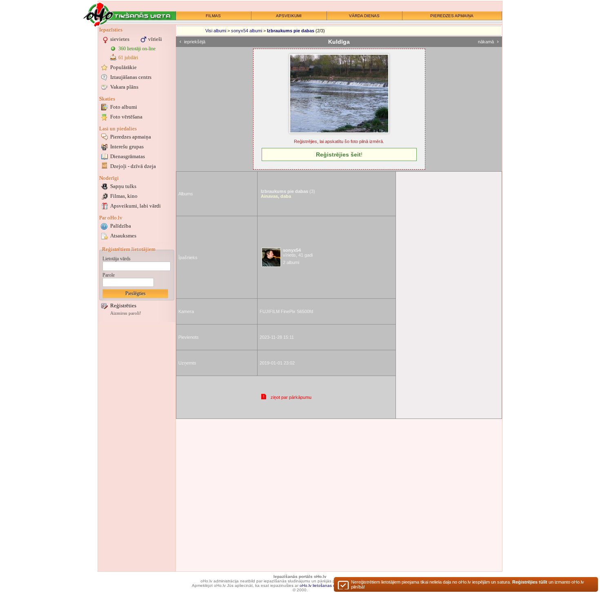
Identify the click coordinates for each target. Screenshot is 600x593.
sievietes (119, 39)
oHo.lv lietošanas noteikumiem (328, 585)
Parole (108, 275)
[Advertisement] (136, 446)
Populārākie (123, 67)
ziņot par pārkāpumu (291, 397)
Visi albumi (215, 30)
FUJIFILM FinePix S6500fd (286, 311)
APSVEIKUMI (289, 15)
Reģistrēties (123, 305)
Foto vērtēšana (126, 117)
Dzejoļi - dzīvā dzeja (133, 166)
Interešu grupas (127, 146)
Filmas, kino (124, 196)
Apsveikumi (135, 206)
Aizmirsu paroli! (125, 313)
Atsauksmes (123, 236)
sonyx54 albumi (246, 30)
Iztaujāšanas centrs (130, 77)
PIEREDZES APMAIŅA (451, 15)
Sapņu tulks (123, 186)
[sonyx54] (271, 257)
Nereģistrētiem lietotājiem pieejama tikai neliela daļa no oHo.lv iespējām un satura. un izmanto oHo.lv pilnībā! (467, 584)
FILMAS (213, 15)
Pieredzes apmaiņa (130, 137)
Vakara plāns (124, 87)
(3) (288, 191)
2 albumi (291, 262)
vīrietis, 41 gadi (298, 252)
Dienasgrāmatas (127, 156)
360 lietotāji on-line (137, 48)
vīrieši (155, 39)
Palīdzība (120, 226)
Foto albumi (123, 107)
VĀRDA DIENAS (364, 15)
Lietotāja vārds (116, 259)
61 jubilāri (128, 57)
